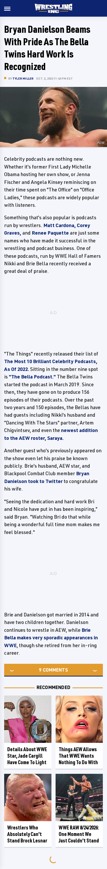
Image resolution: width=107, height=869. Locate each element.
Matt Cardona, (59, 225)
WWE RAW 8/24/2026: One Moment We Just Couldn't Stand (79, 834)
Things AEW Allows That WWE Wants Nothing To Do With (78, 755)
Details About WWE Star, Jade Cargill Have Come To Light (27, 755)
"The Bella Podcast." (32, 377)
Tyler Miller (23, 78)
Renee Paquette (50, 233)
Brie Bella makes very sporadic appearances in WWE (51, 637)
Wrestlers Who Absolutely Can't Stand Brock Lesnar (27, 834)
